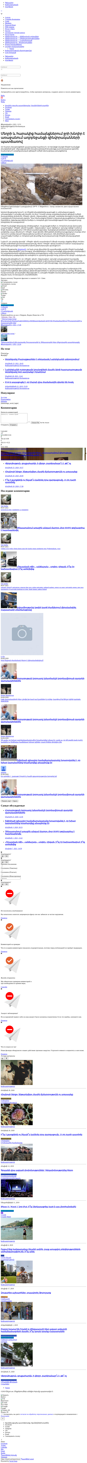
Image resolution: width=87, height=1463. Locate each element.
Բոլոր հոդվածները (13, 44)
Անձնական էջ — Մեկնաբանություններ (22, 38)
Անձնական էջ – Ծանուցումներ (18, 42)
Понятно (4, 918)
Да (2, 856)
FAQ (2, 1255)
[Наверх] (3, 1418)
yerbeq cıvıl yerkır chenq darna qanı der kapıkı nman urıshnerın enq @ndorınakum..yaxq (30, 549)
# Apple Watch (6, 1217)
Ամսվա (4, 401)
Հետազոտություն (9, 1174)
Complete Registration (12, 19)
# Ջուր (3, 162)
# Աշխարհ (5, 1299)
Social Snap (13, 1461)
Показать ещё (6, 801)
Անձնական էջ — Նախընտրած (18, 40)
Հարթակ (9, 7)
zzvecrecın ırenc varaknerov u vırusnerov (14, 510)
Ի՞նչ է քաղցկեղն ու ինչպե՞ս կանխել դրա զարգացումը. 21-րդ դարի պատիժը (41, 1134)
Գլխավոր (9, 3)
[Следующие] (6, 1058)
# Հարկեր (5, 1384)
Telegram (4, 317)
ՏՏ (2, 1213)
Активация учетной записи (15, 33)
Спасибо (4, 987)
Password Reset (10, 25)
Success (7, 31)
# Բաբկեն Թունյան (9, 1382)
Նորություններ (7, 154)
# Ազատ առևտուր (9, 1340)
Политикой (5, 1416)
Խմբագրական (11, 5)
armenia (3, 772)
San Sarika (4, 506)
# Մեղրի (4, 156)
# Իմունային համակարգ (11, 1143)
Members (8, 23)
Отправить (13, 425)
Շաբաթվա (6, 399)
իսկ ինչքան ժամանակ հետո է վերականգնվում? (22, 660)
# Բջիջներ (5, 1141)
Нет (7, 856)
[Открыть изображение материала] (41, 204)
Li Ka (3, 656)
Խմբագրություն (8, 1086)
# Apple (3, 1215)
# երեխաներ (6, 1301)
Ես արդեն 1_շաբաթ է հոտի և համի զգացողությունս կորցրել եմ (29, 776)
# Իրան (4, 1342)
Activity (8, 17)
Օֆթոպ (4, 1297)
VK (13, 317)
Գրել (3, 96)
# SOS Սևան (6, 1257)
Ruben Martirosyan (7, 695)
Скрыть (15, 801)
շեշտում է (22, 249)
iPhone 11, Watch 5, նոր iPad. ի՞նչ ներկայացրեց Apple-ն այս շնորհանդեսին (38, 1207)
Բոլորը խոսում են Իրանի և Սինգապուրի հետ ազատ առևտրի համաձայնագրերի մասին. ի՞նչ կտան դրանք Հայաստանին (34, 1330)
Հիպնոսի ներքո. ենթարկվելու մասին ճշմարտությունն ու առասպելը (37, 1094)
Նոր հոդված (10, 52)
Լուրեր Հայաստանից (14, 46)
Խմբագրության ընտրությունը (18, 50)
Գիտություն (6, 1099)
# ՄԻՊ (3, 158)
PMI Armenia (9, 27)
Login (7, 21)
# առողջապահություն (10, 1178)
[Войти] (2, 98)
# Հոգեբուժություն (9, 1103)
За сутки (4, 397)
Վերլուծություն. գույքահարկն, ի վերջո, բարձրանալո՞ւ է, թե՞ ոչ (34, 1376)
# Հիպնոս (5, 1101)
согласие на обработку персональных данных (36, 1414)
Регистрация (9, 34)
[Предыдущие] (2, 1059)
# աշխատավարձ (8, 1176)
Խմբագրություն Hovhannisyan (13, 126)
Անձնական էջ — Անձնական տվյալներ (22, 36)
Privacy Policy (10, 29)
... (1, 10)
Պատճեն (27, 1459)
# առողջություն (7, 1259)
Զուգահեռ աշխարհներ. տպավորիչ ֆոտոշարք (26, 1293)
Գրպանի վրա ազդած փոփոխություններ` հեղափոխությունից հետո (37, 1170)
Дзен (10, 317)
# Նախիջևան (7, 160)
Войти (3, 100)
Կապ (11, 48)
